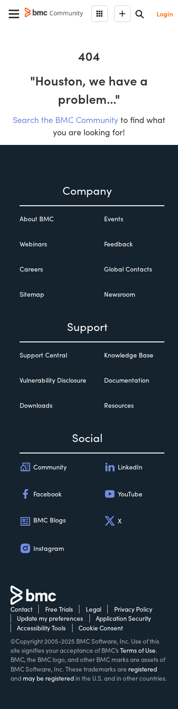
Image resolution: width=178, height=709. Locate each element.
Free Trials (59, 609)
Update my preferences (50, 618)
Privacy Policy (133, 609)
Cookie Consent (101, 628)
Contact (21, 609)
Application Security (123, 618)
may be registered (48, 678)
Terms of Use (138, 650)
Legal (93, 609)
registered (142, 669)
